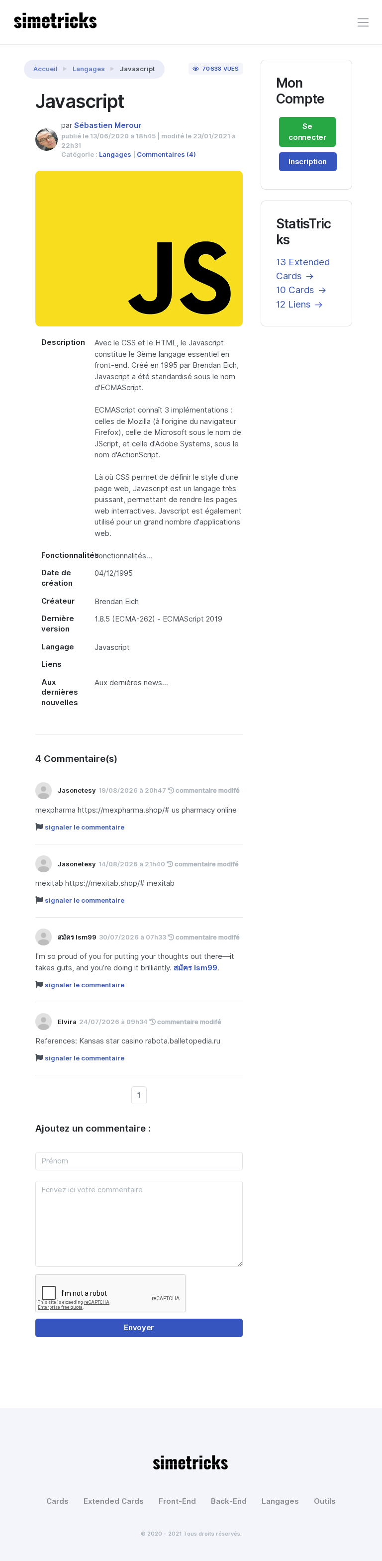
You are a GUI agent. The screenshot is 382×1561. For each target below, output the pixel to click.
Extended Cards (114, 1501)
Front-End (177, 1501)
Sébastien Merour (107, 125)
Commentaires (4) (166, 154)
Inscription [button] (307, 161)
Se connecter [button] (307, 132)
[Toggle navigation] (363, 22)
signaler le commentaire (84, 827)
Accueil (45, 69)
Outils (325, 1501)
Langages (89, 69)
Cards (57, 1501)
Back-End (229, 1501)
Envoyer (139, 1327)
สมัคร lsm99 (195, 967)
